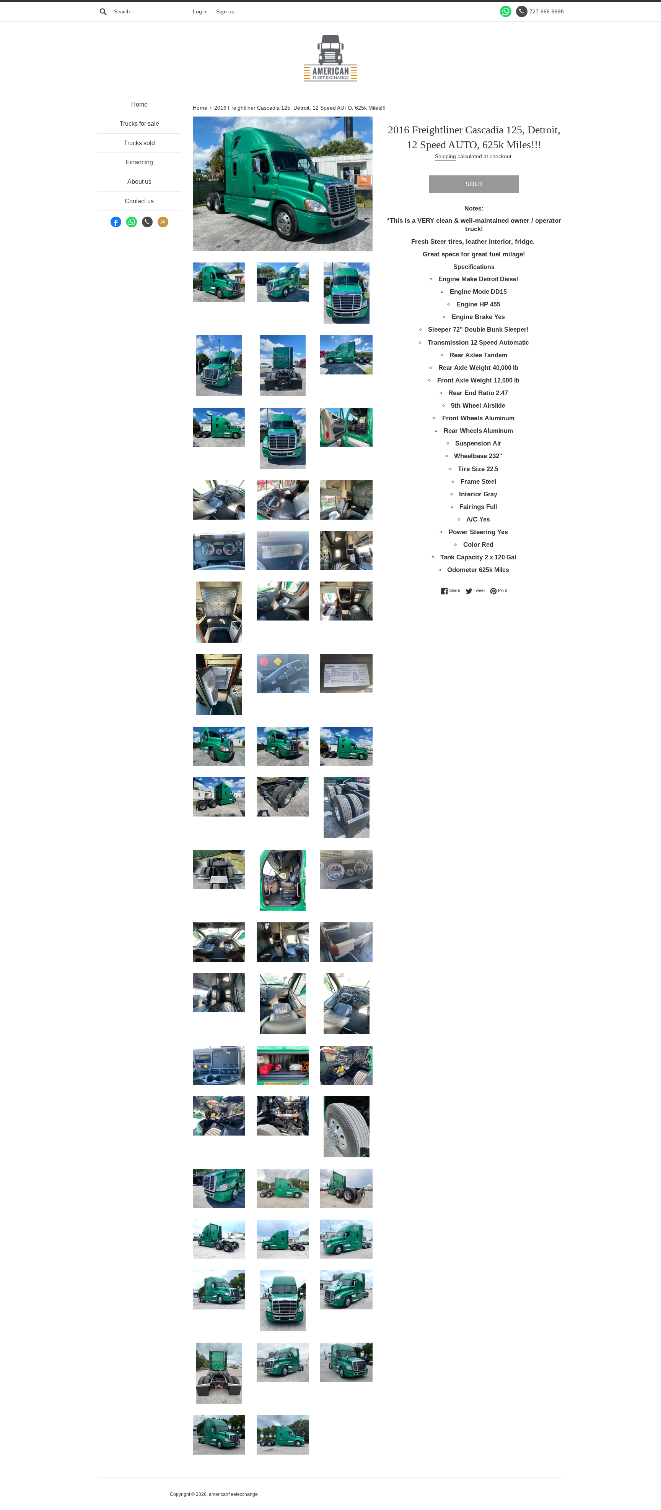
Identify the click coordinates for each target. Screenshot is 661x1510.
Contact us (139, 201)
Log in (200, 12)
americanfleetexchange (233, 1494)
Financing (139, 162)
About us (139, 181)
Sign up (225, 12)
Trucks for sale (139, 123)
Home (139, 104)
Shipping (445, 156)
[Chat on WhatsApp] (505, 11)
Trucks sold (139, 143)
